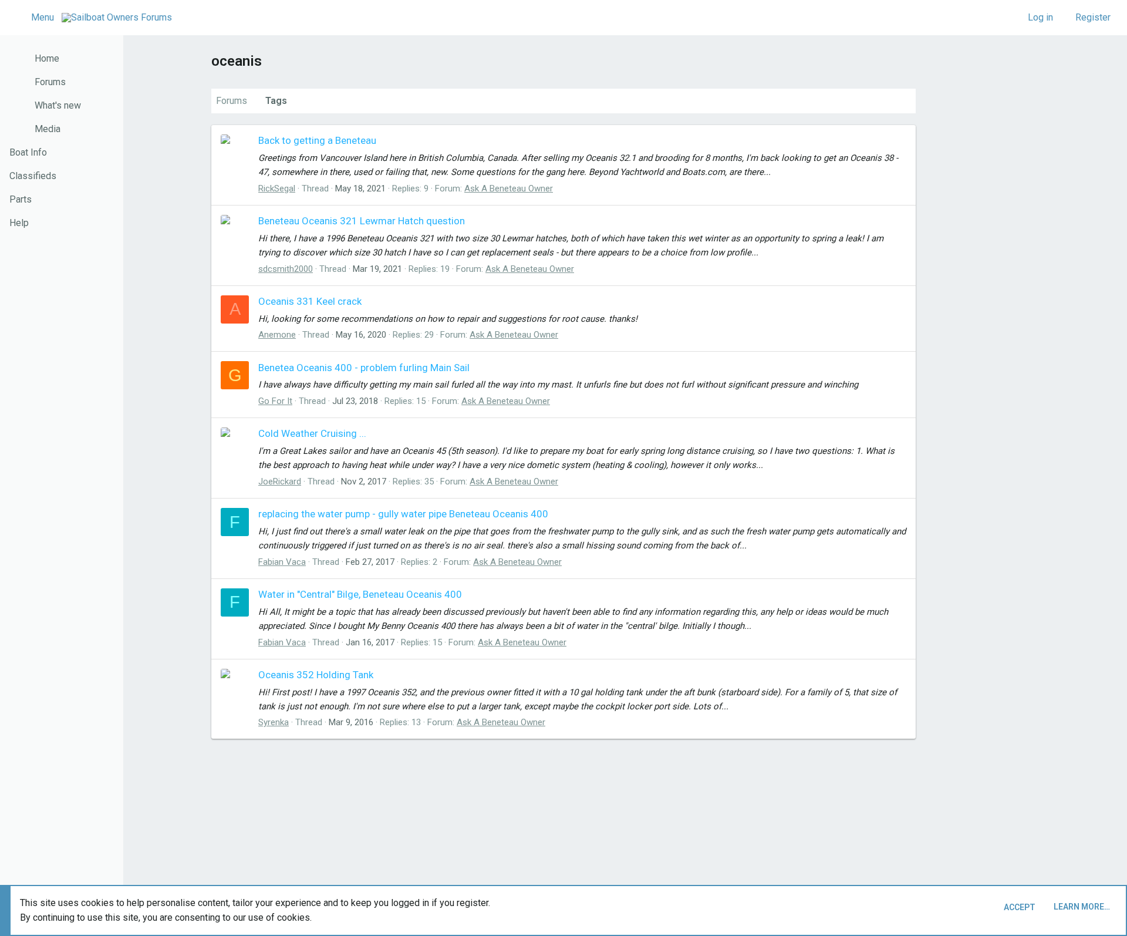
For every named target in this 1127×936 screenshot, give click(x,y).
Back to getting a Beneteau (317, 140)
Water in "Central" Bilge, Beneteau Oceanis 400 (360, 594)
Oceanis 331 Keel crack (310, 301)
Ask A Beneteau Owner (508, 188)
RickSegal (276, 188)
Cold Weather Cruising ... (312, 433)
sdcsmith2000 (285, 269)
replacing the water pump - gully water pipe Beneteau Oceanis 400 (403, 514)
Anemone (277, 334)
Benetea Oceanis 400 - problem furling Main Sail (364, 367)
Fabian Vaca (282, 562)
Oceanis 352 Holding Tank (315, 675)
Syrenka (273, 722)
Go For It (275, 401)
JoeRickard (279, 481)
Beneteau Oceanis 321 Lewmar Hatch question (361, 221)
